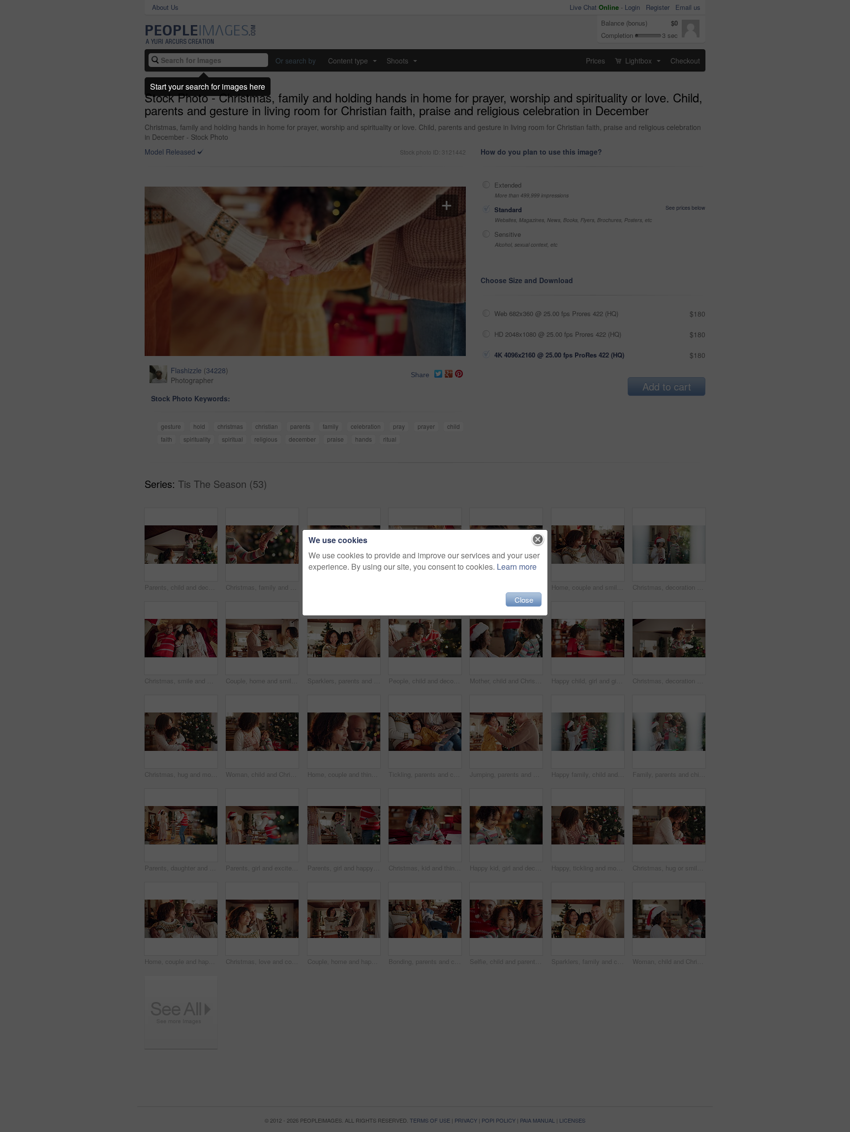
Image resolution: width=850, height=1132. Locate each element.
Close (524, 599)
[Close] (538, 539)
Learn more (517, 566)
